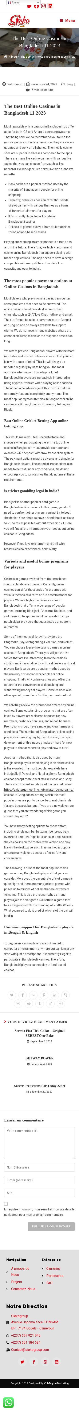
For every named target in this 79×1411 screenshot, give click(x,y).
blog (70, 84)
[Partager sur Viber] (65, 995)
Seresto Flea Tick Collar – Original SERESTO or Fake (39, 1033)
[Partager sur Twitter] (12, 995)
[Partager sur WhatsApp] (61, 1003)
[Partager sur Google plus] (33, 995)
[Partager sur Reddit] (29, 1003)
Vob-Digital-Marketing (56, 1383)
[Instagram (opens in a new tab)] (44, 5)
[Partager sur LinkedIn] (55, 995)
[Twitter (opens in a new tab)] (30, 5)
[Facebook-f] (33, 1361)
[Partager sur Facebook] (22, 995)
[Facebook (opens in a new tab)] (37, 5)
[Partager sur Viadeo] (50, 1003)
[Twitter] (22, 1361)
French (15, 2)
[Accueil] (5, 56)
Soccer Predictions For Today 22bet (39, 1086)
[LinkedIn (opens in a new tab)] (50, 5)
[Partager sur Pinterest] (44, 995)
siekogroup (15, 84)
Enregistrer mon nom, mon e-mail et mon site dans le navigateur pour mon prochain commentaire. (39, 1212)
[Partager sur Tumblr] (39, 1003)
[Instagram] (45, 1361)
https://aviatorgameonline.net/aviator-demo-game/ (39, 789)
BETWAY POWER (39, 1058)
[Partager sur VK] (18, 1003)
